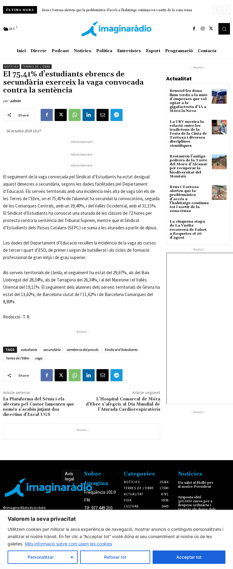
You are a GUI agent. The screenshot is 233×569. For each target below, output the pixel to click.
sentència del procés (82, 349)
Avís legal (69, 476)
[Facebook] (194, 29)
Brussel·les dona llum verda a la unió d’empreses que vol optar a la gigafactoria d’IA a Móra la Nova (189, 101)
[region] (116, 539)
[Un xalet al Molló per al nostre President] (225, 485)
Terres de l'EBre (17, 358)
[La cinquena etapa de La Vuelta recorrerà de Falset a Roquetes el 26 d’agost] (219, 227)
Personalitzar (41, 557)
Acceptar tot (188, 557)
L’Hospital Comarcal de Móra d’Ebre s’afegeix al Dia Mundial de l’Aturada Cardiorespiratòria (123, 404)
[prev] (216, 10)
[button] (224, 29)
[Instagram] (202, 29)
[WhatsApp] (75, 115)
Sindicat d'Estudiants (120, 349)
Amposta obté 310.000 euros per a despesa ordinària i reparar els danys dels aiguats (197, 505)
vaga (38, 358)
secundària (51, 349)
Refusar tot (115, 557)
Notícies (11, 67)
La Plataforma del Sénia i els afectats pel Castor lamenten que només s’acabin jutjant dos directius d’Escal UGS (38, 406)
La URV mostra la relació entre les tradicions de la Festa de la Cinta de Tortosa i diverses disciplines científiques (188, 134)
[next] (226, 10)
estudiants (29, 349)
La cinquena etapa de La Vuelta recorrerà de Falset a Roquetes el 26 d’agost (103, 10)
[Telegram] (116, 115)
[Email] (102, 115)
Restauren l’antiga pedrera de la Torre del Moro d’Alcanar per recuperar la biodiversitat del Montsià (188, 166)
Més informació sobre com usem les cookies (68, 543)
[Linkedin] (89, 115)
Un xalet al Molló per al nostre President (195, 484)
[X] (211, 29)
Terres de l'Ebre (36, 67)
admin (15, 100)
